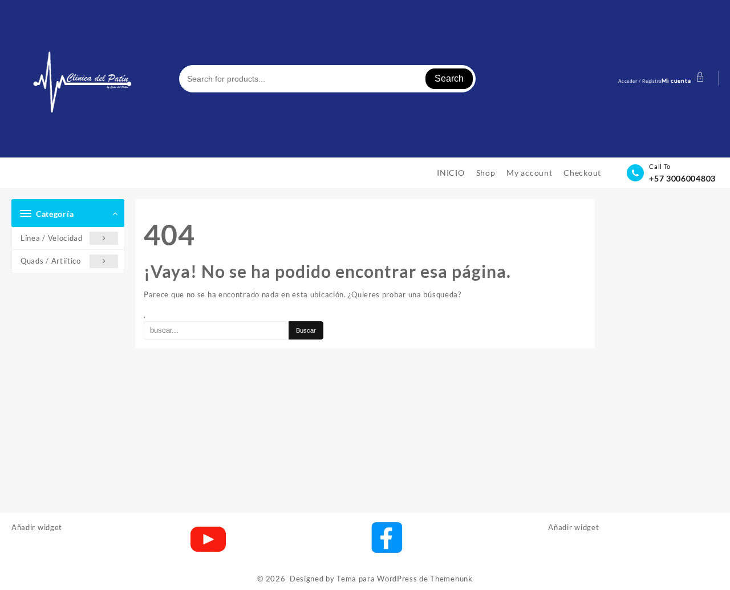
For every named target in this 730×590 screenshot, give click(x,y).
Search (449, 78)
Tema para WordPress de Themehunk (404, 578)
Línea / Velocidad (52, 238)
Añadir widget (36, 527)
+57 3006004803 (682, 178)
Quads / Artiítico (51, 260)
